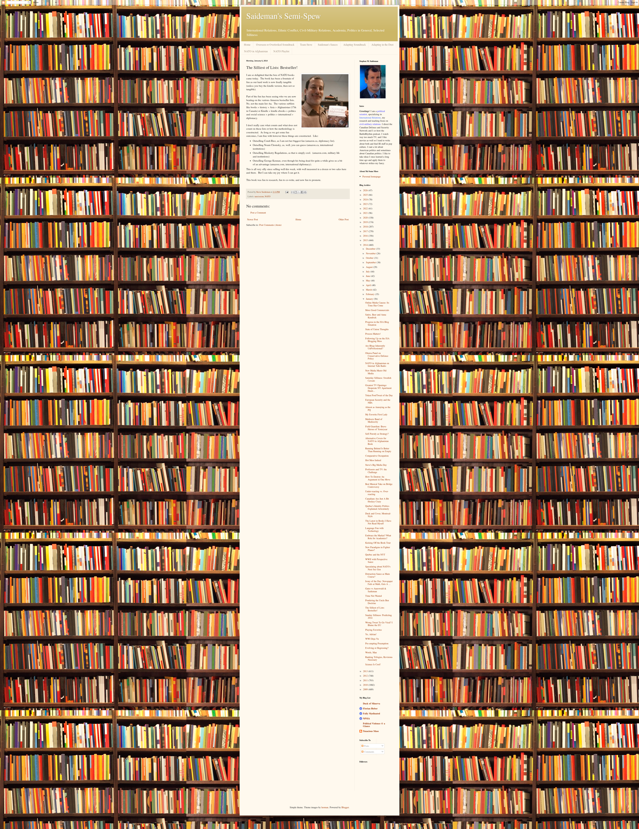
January (370, 298)
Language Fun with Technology (374, 529)
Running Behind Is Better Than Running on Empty (378, 450)
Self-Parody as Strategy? (377, 433)
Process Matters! (373, 333)
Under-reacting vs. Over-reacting (377, 493)
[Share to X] (299, 192)
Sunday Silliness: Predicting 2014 (378, 617)
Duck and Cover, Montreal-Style (378, 515)
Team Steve (306, 44)
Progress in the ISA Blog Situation (377, 323)
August (369, 267)
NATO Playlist (281, 51)
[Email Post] (286, 192)
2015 (365, 240)
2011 (365, 680)
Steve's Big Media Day (376, 464)
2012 (365, 675)
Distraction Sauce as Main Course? (377, 575)
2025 (365, 194)
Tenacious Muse (371, 731)
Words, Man (371, 652)
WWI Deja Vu (372, 638)
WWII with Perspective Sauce (376, 561)
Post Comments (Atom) (270, 224)
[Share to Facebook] (302, 192)
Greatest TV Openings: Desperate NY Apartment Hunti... (378, 388)
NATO (267, 196)
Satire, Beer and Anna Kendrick (375, 316)
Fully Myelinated (371, 713)
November (371, 253)
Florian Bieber (370, 708)
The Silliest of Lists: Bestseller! (375, 609)
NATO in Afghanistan (256, 51)
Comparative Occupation (377, 455)
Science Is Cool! (373, 664)
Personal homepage (371, 176)
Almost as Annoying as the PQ (377, 409)
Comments (368, 751)
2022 (365, 208)
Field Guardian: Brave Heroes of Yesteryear (376, 428)
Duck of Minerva (371, 703)
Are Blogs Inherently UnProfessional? (375, 347)
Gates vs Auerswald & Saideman (375, 590)
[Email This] (292, 192)
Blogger (345, 807)
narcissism (259, 196)
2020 (365, 217)
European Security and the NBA (377, 401)
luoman (324, 807)
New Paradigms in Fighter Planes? (377, 549)
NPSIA (366, 718)
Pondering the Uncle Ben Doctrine (377, 602)
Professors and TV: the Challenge (376, 471)
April (369, 285)
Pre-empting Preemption (376, 643)
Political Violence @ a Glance (374, 725)
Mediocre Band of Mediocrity (373, 420)
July (368, 271)
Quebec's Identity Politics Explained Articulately (377, 507)
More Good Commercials (377, 310)
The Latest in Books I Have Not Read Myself (378, 522)
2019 (365, 222)
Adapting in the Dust (382, 44)
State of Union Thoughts (377, 329)
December (371, 248)
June (368, 276)
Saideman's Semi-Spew (283, 15)
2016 (365, 235)
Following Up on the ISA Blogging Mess (377, 340)
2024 (365, 199)
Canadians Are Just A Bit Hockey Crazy (377, 500)
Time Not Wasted (373, 595)
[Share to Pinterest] (305, 192)
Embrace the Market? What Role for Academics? (378, 537)
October (370, 257)
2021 (365, 212)
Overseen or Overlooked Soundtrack (275, 44)
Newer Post (252, 219)
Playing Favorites (373, 629)
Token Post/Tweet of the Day (379, 395)
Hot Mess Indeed (373, 460)
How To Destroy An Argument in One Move (377, 478)
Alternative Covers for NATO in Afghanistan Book (377, 441)
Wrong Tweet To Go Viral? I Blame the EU (379, 624)
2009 (365, 689)
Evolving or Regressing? (376, 647)
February (370, 294)
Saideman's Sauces (328, 44)
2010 (365, 684)
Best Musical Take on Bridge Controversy (378, 485)
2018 (365, 226)
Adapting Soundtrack (354, 44)
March (369, 289)
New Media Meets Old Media (375, 372)
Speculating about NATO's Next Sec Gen (377, 568)
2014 (365, 244)
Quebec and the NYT (375, 554)
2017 (365, 231)
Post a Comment (258, 212)
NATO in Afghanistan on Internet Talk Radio (377, 365)
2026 (365, 190)
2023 (365, 204)
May (368, 280)
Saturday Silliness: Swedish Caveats (378, 379)
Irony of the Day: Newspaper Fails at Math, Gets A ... (379, 583)
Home (247, 44)
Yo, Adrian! (371, 634)
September (371, 262)
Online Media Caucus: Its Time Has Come (377, 304)
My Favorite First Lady (376, 414)
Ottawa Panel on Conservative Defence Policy (376, 355)
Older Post (344, 219)
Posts (366, 745)
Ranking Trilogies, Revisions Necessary (378, 658)
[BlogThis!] (295, 192)
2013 (365, 671)
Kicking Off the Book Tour (378, 542)
